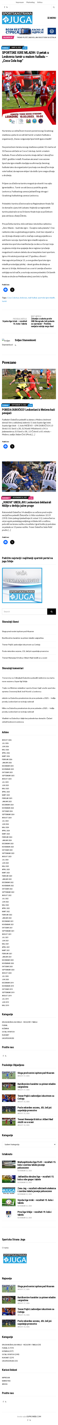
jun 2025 (5, 785)
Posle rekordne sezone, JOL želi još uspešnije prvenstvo (25, 651)
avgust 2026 (6, 740)
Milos (4, 708)
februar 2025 (7, 798)
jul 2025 (5, 782)
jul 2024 (5, 821)
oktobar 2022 (7, 889)
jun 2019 (5, 1002)
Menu (53, 17)
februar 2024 (7, 837)
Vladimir (5, 718)
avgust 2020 (6, 973)
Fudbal (5, 48)
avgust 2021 (6, 934)
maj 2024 (5, 827)
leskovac (23, 297)
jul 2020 (5, 976)
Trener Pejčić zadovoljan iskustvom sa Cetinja (21, 644)
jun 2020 (5, 979)
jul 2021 (5, 937)
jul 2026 (5, 743)
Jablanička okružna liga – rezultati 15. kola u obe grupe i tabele (36, 1178)
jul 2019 (5, 999)
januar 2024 (7, 840)
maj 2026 (5, 750)
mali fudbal (32, 297)
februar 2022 (7, 915)
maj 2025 (5, 789)
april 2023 (6, 869)
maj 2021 (5, 944)
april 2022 (6, 908)
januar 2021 (7, 957)
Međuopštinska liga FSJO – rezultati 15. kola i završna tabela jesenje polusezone (37, 1165)
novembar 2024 (8, 808)
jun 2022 (5, 902)
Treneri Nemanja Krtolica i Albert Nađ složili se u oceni (24, 658)
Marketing (30, 2)
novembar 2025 (8, 769)
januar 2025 (7, 801)
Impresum (20, 2)
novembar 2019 (8, 986)
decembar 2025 (7, 766)
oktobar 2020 (7, 967)
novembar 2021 (8, 924)
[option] (36, 37)
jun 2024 (5, 824)
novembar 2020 (8, 963)
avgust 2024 (6, 818)
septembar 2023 (8, 853)
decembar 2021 (7, 921)
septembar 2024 (8, 814)
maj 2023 (5, 866)
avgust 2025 (6, 779)
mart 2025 (6, 795)
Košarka (5, 1029)
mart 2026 (6, 756)
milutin (5, 698)
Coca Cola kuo (13, 297)
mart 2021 (6, 950)
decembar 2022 (7, 882)
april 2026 (6, 753)
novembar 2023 (8, 847)
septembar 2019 (8, 992)
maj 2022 (5, 905)
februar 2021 (7, 954)
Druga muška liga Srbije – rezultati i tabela (19, 1022)
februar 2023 (7, 876)
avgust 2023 (6, 856)
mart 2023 (6, 873)
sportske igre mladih (46, 297)
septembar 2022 (8, 892)
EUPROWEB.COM (34, 1416)
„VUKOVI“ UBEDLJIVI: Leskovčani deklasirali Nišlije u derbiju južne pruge (26, 504)
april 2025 (6, 792)
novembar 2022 (8, 886)
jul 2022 (5, 899)
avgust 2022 (6, 895)
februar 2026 (7, 759)
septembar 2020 (8, 970)
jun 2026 (5, 746)
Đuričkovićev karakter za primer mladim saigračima (23, 638)
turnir (4, 301)
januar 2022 (7, 918)
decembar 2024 (7, 805)
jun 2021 (5, 941)
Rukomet (6, 498)
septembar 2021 (8, 931)
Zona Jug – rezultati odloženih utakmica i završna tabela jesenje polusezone (37, 1190)
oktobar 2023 (7, 850)
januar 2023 (7, 879)
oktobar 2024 (7, 811)
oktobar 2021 (7, 928)
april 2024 (6, 831)
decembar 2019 (7, 983)
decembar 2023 (7, 844)
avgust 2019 (6, 996)
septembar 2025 (8, 776)
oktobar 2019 (7, 989)
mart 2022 (6, 911)
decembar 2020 (7, 960)
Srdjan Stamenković (25, 340)
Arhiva (39, 2)
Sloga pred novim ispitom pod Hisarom (18, 631)
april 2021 (6, 947)
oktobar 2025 (7, 772)
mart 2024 (6, 834)
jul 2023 (5, 860)
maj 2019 (5, 1005)
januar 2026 (7, 763)
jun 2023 (5, 863)
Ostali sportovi (8, 1032)
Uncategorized (8, 1038)
